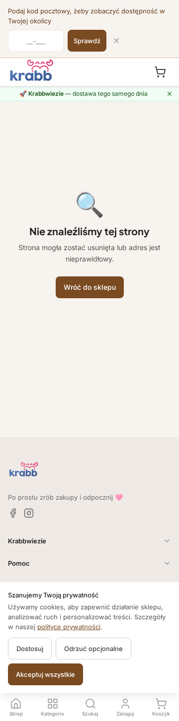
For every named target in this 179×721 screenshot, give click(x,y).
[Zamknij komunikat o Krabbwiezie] (169, 93)
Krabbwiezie (27, 541)
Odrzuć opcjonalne (93, 649)
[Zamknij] (116, 41)
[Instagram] (29, 513)
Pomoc (19, 563)
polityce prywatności (68, 627)
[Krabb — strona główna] (32, 70)
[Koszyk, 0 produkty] (160, 72)
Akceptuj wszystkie (45, 674)
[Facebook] (13, 513)
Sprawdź (87, 41)
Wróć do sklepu (90, 287)
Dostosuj (29, 649)
